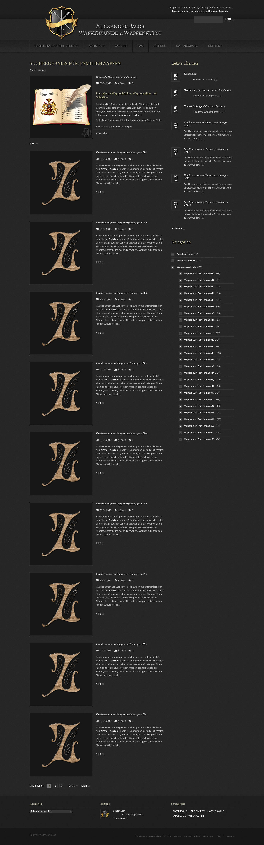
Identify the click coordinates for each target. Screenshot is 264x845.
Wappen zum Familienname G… (200, 313)
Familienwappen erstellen (56, 45)
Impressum (229, 836)
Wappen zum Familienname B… (200, 280)
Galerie (121, 45)
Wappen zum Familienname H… (200, 320)
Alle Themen (176, 228)
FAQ (140, 45)
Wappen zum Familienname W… (200, 419)
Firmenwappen (197, 11)
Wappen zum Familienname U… (200, 406)
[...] (215, 79)
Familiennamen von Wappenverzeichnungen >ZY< (121, 292)
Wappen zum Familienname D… (200, 293)
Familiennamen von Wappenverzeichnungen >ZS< (121, 714)
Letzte (84, 785)
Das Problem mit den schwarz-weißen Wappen (207, 90)
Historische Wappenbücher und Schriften (116, 76)
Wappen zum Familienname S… (200, 393)
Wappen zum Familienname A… (200, 273)
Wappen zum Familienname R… (200, 386)
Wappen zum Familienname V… (200, 412)
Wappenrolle (180, 811)
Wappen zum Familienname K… (200, 340)
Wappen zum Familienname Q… (200, 379)
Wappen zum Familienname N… (200, 359)
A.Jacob (122, 83)
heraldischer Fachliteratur (108, 169)
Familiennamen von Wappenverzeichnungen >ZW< (122, 433)
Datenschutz (187, 45)
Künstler (97, 45)
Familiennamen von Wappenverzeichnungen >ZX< (121, 222)
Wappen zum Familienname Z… (200, 439)
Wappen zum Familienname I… (199, 326)
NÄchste (71, 785)
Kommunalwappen (218, 11)
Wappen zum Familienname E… (200, 300)
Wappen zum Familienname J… (200, 333)
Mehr (32, 143)
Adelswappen (198, 811)
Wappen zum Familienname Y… (200, 432)
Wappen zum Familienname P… (200, 373)
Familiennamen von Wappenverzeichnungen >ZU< (121, 573)
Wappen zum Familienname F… (200, 306)
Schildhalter (190, 73)
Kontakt (215, 45)
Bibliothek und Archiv (187, 261)
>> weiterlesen (120, 818)
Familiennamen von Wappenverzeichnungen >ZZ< (121, 152)
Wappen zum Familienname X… (200, 426)
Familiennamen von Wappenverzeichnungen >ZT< (121, 503)
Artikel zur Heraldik (186, 254)
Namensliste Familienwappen (188, 816)
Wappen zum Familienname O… (200, 366)
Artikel (160, 45)
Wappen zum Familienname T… (200, 399)
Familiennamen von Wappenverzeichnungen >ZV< (121, 363)
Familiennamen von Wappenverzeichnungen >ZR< (121, 644)
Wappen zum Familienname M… (200, 353)
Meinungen (208, 836)
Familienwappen (180, 11)
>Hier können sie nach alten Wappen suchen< (118, 115)
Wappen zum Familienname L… (200, 346)
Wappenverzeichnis (186, 267)
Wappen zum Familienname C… (200, 286)
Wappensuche (216, 811)
